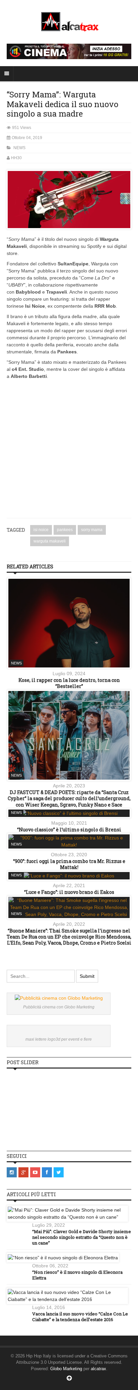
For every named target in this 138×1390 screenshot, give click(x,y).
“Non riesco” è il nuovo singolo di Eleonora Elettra (77, 1275)
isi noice (41, 529)
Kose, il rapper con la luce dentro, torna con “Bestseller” (69, 683)
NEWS (19, 147)
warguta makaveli (49, 541)
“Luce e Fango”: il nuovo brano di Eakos (69, 892)
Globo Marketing (66, 1368)
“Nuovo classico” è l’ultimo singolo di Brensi (69, 829)
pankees (65, 529)
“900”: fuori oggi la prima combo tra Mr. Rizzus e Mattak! (69, 864)
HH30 (16, 158)
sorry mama (91, 529)
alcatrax (98, 1368)
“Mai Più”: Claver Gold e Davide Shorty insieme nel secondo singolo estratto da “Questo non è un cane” (81, 1237)
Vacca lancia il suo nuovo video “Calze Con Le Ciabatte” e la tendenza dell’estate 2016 (80, 1316)
